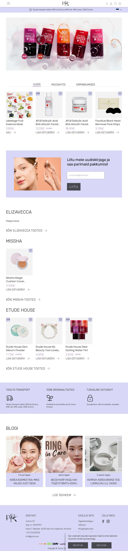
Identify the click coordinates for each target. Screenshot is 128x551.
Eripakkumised (85, 84)
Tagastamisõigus (85, 521)
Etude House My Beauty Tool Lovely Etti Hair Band (47, 348)
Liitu (74, 187)
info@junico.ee (32, 536)
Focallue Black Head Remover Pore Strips (107, 122)
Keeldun (101, 545)
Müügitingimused (85, 529)
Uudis (36, 84)
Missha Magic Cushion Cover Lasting (15, 279)
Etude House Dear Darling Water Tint (77, 348)
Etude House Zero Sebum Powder (17, 348)
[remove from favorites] (30, 93)
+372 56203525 (33, 532)
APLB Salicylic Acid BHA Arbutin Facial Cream (77, 122)
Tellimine (82, 525)
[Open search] (107, 4)
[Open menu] (8, 3)
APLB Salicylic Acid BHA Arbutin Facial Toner (47, 122)
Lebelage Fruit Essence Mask (14, 122)
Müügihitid (58, 84)
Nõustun (78, 545)
